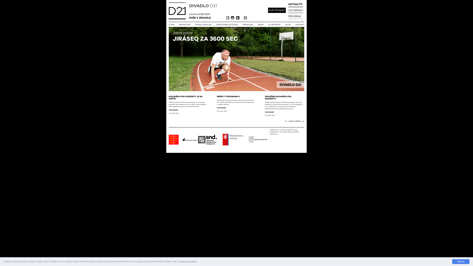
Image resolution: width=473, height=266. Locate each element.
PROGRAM (294, 16)
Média (261, 25)
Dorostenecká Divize (227, 25)
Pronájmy (248, 25)
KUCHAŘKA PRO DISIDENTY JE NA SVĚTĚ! (186, 97)
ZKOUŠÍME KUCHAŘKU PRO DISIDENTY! (278, 97)
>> (303, 121)
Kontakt (300, 25)
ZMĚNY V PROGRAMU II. (228, 96)
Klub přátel (274, 25)
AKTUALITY (295, 4)
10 (299, 121)
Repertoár (184, 25)
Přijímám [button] (460, 262)
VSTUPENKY (295, 10)
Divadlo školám (203, 25)
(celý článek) (173, 110)
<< (285, 121)
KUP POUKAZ (277, 10)
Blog (288, 25)
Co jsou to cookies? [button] (187, 261)
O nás (171, 25)
